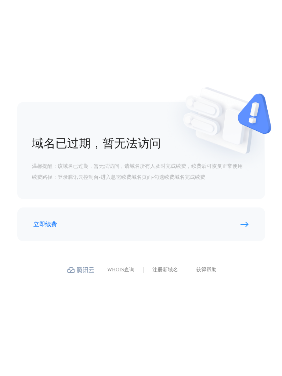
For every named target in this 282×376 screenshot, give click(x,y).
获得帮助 (206, 269)
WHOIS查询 (120, 269)
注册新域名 (165, 269)
